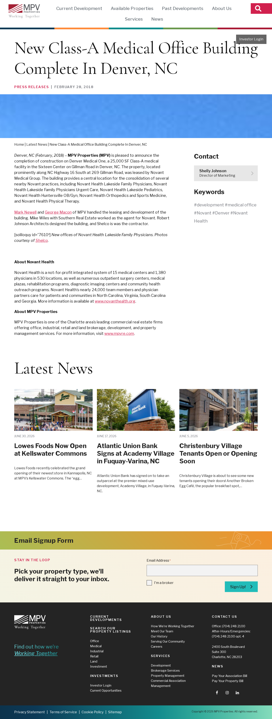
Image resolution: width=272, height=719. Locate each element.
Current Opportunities (106, 690)
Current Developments (106, 618)
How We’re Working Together (172, 626)
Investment (98, 666)
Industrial (96, 651)
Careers (156, 647)
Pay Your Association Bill (229, 676)
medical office (242, 204)
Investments (104, 676)
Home (19, 144)
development (210, 204)
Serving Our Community (168, 641)
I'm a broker (164, 583)
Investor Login (251, 39)
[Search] (261, 8)
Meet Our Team (162, 631)
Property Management (167, 676)
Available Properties (132, 8)
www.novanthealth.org (115, 301)
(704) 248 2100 (233, 626)
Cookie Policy (92, 712)
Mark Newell (25, 212)
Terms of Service (63, 712)
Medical (96, 646)
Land (93, 661)
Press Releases (31, 87)
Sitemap (115, 712)
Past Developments (182, 8)
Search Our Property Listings (110, 629)
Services (134, 19)
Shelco (41, 240)
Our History (159, 636)
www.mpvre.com (119, 333)
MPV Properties (24, 11)
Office (94, 641)
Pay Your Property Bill (227, 681)
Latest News (36, 144)
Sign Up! (238, 586)
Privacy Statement (29, 712)
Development (161, 665)
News (157, 19)
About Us (222, 8)
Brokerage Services (165, 670)
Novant (204, 213)
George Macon (58, 212)
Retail (94, 656)
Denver (222, 213)
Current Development (79, 8)
